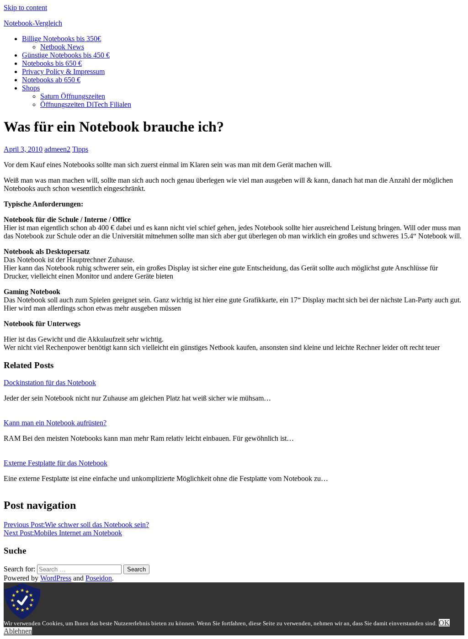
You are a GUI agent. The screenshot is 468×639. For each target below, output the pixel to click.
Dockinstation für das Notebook (50, 382)
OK (444, 623)
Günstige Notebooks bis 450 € (66, 55)
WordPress (55, 578)
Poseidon (98, 578)
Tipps (80, 149)
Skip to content (25, 7)
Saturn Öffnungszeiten (72, 96)
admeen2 (57, 149)
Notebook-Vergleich (33, 23)
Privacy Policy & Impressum (63, 71)
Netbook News (62, 47)
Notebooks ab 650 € (51, 80)
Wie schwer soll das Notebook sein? (76, 524)
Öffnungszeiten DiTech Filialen (85, 104)
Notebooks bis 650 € (52, 63)
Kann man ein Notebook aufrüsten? (55, 423)
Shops (31, 88)
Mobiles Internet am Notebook (63, 533)
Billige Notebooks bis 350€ (61, 38)
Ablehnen (18, 631)
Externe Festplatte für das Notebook (55, 463)
